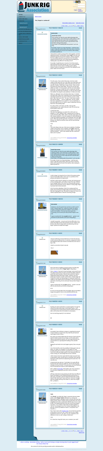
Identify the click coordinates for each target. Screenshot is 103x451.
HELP (20, 43)
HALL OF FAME (23, 37)
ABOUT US (22, 16)
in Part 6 (56, 271)
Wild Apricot (74, 449)
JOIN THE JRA (23, 19)
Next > (78, 25)
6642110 (61, 28)
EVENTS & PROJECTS (25, 29)
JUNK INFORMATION (25, 31)
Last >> (82, 25)
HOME (21, 14)
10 (75, 25)
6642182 (55, 28)
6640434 (55, 324)
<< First (62, 25)
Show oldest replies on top (68, 23)
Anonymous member (42, 34)
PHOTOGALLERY (24, 39)
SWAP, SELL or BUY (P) (25, 34)
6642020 (55, 199)
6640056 (61, 144)
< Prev (66, 25)
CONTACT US (23, 41)
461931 (60, 75)
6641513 (61, 199)
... (68, 25)
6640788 (55, 301)
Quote (80, 28)
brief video (60, 368)
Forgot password (80, 10)
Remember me (81, 8)
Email (75, 4)
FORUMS (21, 21)
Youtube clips (65, 411)
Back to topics (38, 16)
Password (74, 6)
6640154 (55, 388)
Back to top (81, 432)
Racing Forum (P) (23, 27)
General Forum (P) (23, 23)
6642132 (55, 75)
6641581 (55, 233)
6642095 (55, 169)
